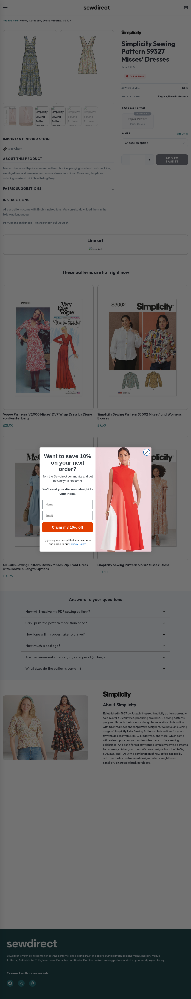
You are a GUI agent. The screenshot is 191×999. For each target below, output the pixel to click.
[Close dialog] (146, 452)
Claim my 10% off (67, 527)
